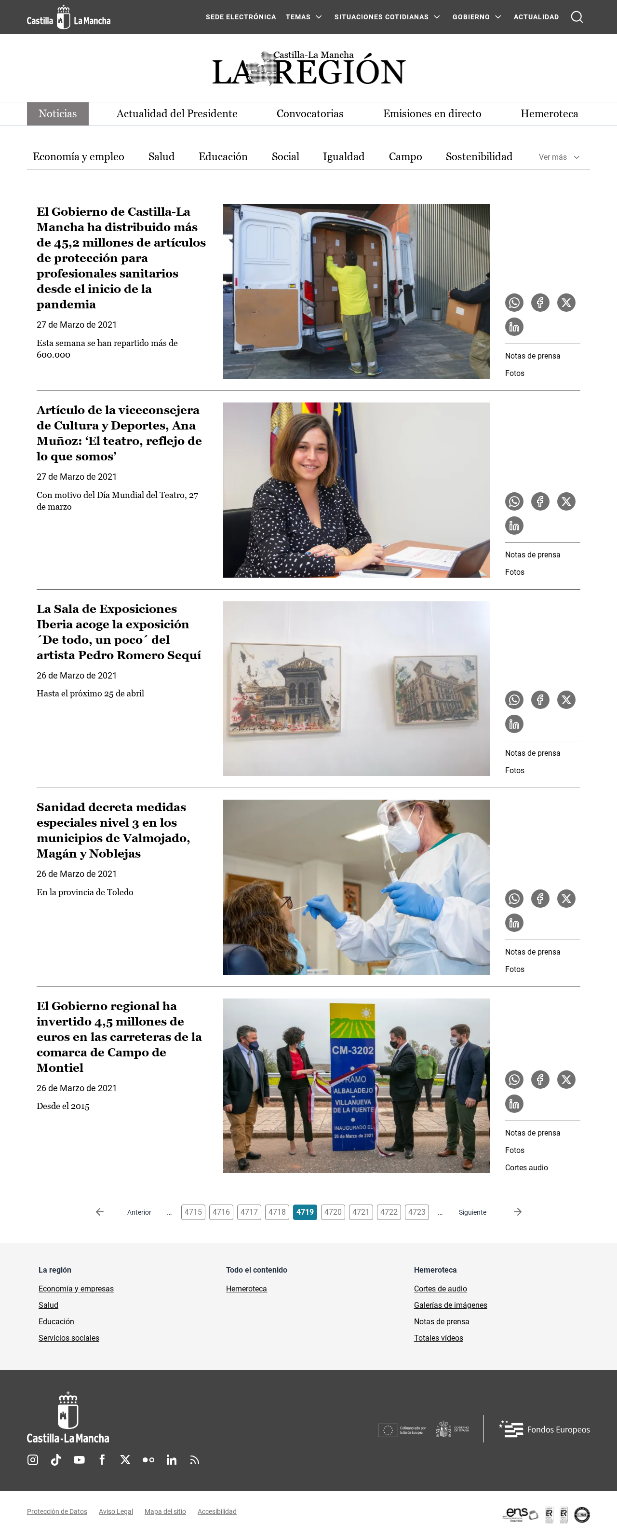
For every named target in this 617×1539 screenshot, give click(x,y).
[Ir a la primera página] (107, 1212)
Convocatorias (310, 114)
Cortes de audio (440, 1288)
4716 (221, 1212)
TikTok (55, 1460)
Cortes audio (526, 1167)
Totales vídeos (438, 1338)
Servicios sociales (69, 1338)
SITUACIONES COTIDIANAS (382, 17)
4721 (361, 1212)
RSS (194, 1460)
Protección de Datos (57, 1511)
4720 (333, 1212)
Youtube (79, 1460)
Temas (298, 17)
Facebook (102, 1460)
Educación (223, 157)
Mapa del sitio (165, 1511)
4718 (277, 1212)
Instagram (32, 1460)
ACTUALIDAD (536, 17)
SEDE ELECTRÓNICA (241, 17)
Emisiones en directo (432, 114)
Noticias (58, 114)
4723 (417, 1212)
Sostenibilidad (479, 157)
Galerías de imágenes (450, 1305)
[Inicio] (157, 1417)
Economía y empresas (76, 1288)
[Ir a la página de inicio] (68, 16)
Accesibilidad (217, 1511)
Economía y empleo (78, 157)
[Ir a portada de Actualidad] (308, 71)
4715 (193, 1212)
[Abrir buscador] (577, 17)
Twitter (125, 1460)
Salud (161, 157)
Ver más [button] (553, 157)
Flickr (148, 1460)
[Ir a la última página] (509, 1212)
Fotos (514, 373)
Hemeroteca (549, 114)
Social (285, 157)
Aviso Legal (116, 1511)
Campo (405, 157)
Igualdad (344, 157)
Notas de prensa (533, 355)
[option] (78, 157)
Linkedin (171, 1460)
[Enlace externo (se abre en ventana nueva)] (545, 1515)
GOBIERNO (471, 17)
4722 (389, 1212)
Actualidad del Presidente (177, 114)
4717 (249, 1212)
